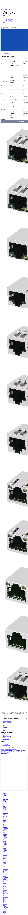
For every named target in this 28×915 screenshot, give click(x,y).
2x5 (12, 75)
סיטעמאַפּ (2, 749)
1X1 (12, 68)
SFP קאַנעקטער (9, 20)
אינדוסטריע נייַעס (6, 745)
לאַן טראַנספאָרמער (9, 19)
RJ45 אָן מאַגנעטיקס (15, 65)
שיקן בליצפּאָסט (4, 753)
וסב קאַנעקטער (9, 21)
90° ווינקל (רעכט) (14, 99)
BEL (12, 104)
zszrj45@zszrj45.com (7, 722)
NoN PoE (13, 80)
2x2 (12, 73)
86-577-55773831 (7, 721)
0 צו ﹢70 (26, 90)
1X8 (12, 72)
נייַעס (4, 22)
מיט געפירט (13, 93)
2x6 (25, 75)
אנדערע (12, 117)
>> (4, 711)
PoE (25, 80)
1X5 (25, 70)
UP (24, 85)
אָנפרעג (7, 713)
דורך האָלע (13, 88)
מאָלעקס (12, 106)
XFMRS (26, 111)
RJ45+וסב (13, 77)
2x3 (25, 73)
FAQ (4, 730)
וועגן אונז (5, 23)
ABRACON (13, 108)
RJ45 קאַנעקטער (9, 18)
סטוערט (25, 109)
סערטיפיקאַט (5, 727)
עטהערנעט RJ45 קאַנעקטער (17, 751)
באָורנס (12, 109)
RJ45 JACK (3, 750)
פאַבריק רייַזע (5, 728)
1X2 (25, 68)
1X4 (12, 70)
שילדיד (12, 96)
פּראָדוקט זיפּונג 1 (6, 53)
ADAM (12, 111)
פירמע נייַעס (5, 744)
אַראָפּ (12, 85)
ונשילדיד (25, 96)
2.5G (12, 63)
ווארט (25, 104)
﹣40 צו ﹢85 (13, 90)
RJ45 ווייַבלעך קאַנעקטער (18, 750)
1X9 (25, 72)
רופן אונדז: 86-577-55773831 (6, 9)
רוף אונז (4, 25)
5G (24, 63)
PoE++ (12, 82)
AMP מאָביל (13, 749)
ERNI (25, 108)
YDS (12, 115)
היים (4, 15)
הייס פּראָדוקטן (8, 749)
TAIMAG (13, 113)
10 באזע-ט (13, 61)
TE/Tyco (26, 102)
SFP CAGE (8, 751)
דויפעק (12, 102)
